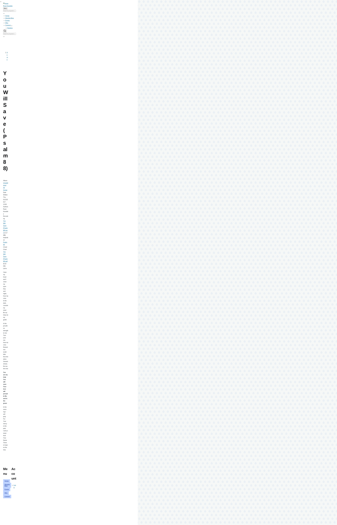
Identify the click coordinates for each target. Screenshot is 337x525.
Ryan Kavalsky (8, 6)
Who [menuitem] (6, 493)
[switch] (0, 1)
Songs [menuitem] (7, 481)
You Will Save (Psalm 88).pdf (5, 256)
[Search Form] (4, 31)
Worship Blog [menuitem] (7, 485)
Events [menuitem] (7, 489)
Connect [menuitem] (7, 496)
